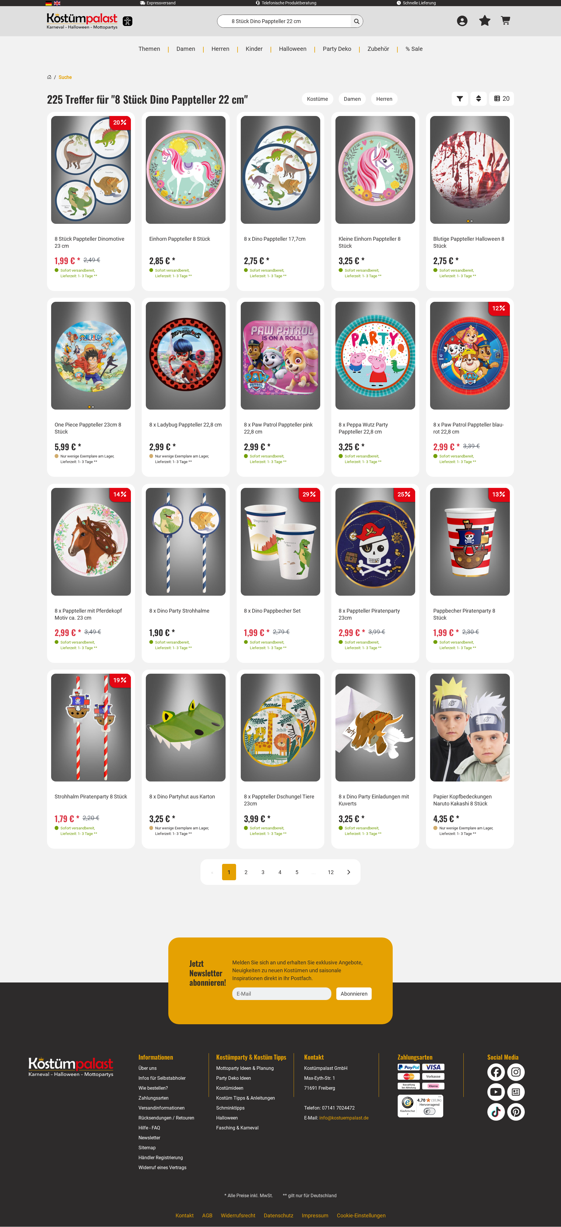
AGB (207, 1215)
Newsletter (149, 1138)
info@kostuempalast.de (343, 1118)
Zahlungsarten (153, 1098)
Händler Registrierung (160, 1157)
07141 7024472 (338, 1108)
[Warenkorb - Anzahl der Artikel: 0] (505, 21)
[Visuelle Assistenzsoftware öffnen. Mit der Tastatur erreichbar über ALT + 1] (124, 21)
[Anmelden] (462, 21)
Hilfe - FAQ (149, 1128)
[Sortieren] (478, 99)
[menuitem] (49, 3)
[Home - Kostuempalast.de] (71, 1067)
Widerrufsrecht (238, 1215)
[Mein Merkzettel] (485, 21)
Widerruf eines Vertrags (162, 1167)
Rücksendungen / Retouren (166, 1118)
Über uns (147, 1068)
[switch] (429, 1111)
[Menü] (439, 1098)
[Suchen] (357, 21)
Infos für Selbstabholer (162, 1078)
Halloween (227, 1118)
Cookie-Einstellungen (361, 1215)
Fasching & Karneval (237, 1128)
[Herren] (384, 99)
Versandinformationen (161, 1108)
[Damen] (352, 99)
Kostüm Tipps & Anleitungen (245, 1098)
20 (505, 98)
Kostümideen (229, 1088)
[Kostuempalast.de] (82, 21)
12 (331, 872)
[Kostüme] (317, 99)
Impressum (315, 1215)
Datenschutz (278, 1215)
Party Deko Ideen (233, 1078)
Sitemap (147, 1147)
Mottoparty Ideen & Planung (245, 1068)
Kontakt (185, 1215)
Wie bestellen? (153, 1088)
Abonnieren (354, 994)
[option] (91, 170)
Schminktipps (230, 1108)
